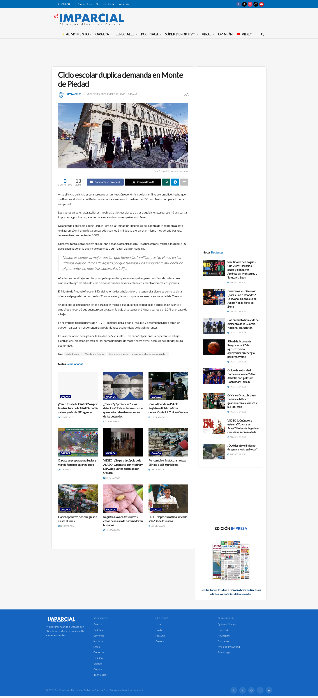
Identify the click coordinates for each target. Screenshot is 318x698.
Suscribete (63, 4)
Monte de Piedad (95, 353)
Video (247, 34)
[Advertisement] (159, 51)
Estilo (96, 646)
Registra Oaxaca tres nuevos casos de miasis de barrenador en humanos (123, 521)
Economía (99, 635)
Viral (206, 34)
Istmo (159, 624)
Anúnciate (124, 4)
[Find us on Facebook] (238, 4)
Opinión (225, 34)
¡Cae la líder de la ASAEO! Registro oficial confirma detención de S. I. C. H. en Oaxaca (168, 408)
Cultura (97, 669)
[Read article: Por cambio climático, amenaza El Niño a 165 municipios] (168, 442)
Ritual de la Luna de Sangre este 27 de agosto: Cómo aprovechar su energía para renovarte (241, 349)
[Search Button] (262, 34)
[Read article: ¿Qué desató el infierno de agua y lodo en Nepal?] (214, 451)
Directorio (101, 4)
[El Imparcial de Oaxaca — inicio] (66, 619)
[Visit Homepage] (89, 19)
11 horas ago (157, 417)
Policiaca (149, 34)
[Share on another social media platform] (184, 182)
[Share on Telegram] (175, 182)
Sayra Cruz (73, 94)
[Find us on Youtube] (261, 4)
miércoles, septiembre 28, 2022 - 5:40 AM (112, 94)
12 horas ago (67, 469)
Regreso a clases (118, 353)
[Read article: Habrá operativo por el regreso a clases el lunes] (78, 498)
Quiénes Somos (85, 4)
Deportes (99, 652)
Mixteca (160, 635)
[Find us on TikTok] (255, 4)
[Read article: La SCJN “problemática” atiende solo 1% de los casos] (168, 498)
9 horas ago (112, 421)
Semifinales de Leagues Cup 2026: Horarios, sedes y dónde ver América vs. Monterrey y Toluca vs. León (242, 269)
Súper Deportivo (180, 34)
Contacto (112, 4)
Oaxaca (102, 34)
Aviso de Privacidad (229, 646)
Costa (159, 630)
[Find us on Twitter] (244, 4)
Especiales (125, 34)
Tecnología (99, 674)
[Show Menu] (55, 34)
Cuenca (160, 641)
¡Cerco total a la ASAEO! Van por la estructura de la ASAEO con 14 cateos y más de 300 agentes (78, 408)
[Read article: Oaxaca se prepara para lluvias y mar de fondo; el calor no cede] (78, 442)
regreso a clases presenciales (149, 353)
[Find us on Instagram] (250, 4)
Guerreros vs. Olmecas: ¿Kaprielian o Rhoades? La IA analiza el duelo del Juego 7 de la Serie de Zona (242, 298)
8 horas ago (66, 417)
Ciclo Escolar (73, 353)
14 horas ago (157, 469)
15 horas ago (67, 526)
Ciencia (97, 663)
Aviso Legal (224, 652)
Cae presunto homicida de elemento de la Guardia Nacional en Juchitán (243, 323)
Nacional (98, 641)
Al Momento (77, 34)
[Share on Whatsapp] (166, 182)
